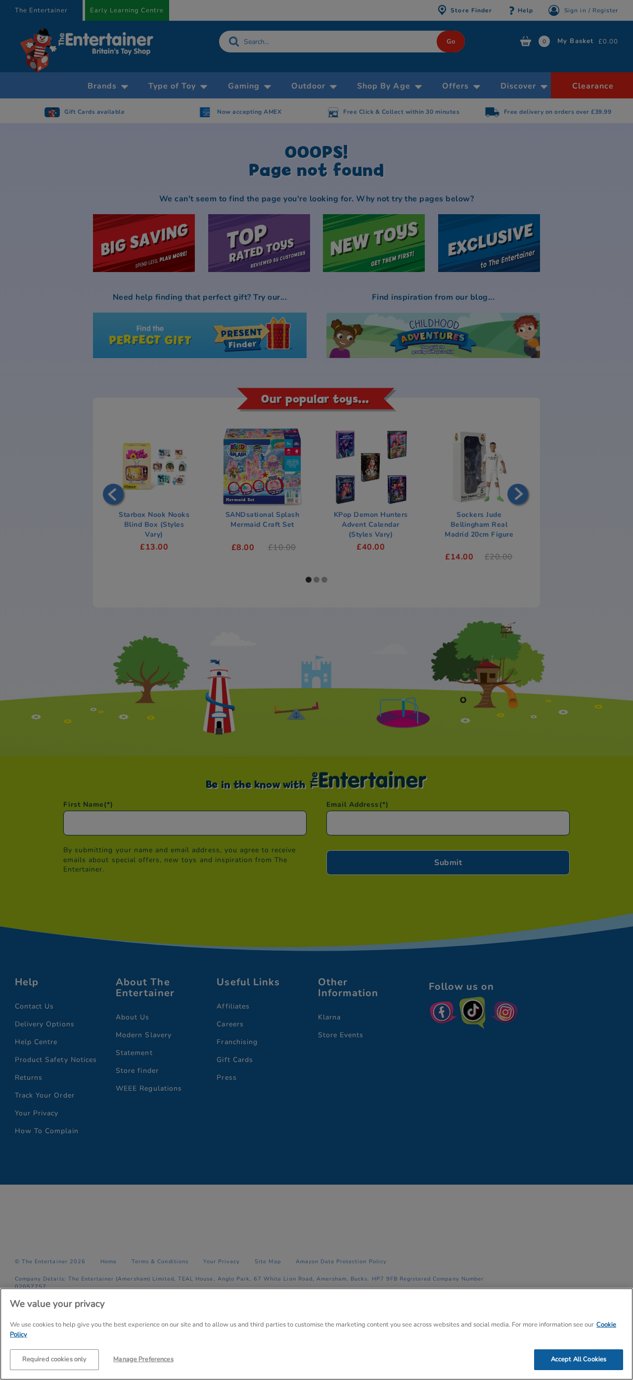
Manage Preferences (143, 1359)
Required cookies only (54, 1359)
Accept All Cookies (578, 1359)
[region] (316, 1334)
